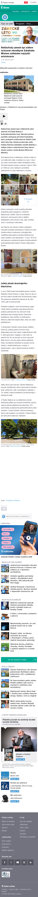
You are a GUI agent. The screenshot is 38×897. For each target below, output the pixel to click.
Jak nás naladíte (26, 821)
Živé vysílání (7, 547)
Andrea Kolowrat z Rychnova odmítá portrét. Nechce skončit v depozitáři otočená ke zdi (23, 589)
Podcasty (5, 847)
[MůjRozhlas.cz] (4, 73)
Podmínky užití (25, 889)
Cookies (4, 889)
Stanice (4, 828)
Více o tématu (8, 667)
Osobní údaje (13, 889)
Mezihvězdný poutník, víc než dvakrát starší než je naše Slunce (23, 625)
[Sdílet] (5, 123)
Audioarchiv (25, 11)
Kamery (34, 11)
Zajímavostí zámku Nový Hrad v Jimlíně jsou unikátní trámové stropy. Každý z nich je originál (23, 693)
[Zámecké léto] (19, 35)
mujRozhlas (5, 523)
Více (29, 23)
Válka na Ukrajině (8, 821)
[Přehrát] (4, 116)
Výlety (3, 62)
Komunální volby (8, 824)
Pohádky (6, 538)
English (4, 891)
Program (15, 11)
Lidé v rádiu (24, 828)
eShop (4, 831)
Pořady (5, 543)
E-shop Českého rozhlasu (14, 715)
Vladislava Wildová (11, 100)
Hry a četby (7, 529)
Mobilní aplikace (8, 850)
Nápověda (24, 824)
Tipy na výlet (7, 23)
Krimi (5, 534)
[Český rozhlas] (7, 2)
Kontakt (23, 834)
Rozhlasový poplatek (27, 837)
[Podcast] (2, 123)
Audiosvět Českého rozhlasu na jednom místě (16, 557)
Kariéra (22, 831)
